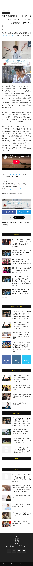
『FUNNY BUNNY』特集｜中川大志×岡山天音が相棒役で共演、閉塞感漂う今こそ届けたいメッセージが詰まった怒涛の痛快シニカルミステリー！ (21, 281)
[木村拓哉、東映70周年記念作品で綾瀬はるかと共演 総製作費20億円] (6, 396)
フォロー (16, 356)
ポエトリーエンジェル (10, 35)
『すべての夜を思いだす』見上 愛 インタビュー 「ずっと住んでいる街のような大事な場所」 (21, 431)
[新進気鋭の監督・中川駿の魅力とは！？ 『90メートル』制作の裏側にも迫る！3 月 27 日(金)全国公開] (6, 335)
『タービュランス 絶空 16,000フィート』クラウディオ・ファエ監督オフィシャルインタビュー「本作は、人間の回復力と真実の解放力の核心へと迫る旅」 (21, 314)
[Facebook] (9, 551)
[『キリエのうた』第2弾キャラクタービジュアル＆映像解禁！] (6, 515)
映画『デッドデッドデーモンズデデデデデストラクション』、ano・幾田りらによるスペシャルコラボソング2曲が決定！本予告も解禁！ (21, 477)
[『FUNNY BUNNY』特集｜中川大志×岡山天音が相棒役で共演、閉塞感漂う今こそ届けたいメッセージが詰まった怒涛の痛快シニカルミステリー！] (6, 279)
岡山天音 (27, 222)
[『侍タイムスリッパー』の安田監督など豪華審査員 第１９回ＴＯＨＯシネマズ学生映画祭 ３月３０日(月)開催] (6, 325)
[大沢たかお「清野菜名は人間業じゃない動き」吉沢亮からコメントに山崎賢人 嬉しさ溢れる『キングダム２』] (6, 242)
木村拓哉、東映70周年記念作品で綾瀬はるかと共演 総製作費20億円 (21, 396)
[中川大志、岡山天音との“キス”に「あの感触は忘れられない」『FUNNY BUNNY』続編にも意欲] (6, 261)
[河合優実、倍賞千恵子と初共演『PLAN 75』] (6, 405)
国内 (8, 13)
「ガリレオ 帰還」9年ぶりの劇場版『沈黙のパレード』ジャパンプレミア (21, 387)
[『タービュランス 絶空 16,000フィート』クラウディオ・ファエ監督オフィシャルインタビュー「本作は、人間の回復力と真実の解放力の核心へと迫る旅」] (6, 313)
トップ (3, 10)
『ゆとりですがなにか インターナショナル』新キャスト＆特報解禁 (21, 523)
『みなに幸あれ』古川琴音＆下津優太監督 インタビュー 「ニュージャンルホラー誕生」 (21, 440)
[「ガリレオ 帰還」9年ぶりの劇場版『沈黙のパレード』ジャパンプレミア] (6, 388)
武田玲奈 (5, 224)
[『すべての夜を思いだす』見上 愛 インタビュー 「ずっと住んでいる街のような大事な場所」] (6, 432)
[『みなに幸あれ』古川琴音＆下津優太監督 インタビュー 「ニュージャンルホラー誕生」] (6, 441)
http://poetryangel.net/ (15, 189)
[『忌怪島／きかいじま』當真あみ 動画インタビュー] (6, 506)
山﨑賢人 (21, 222)
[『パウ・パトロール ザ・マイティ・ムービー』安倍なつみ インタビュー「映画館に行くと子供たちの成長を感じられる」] (6, 449)
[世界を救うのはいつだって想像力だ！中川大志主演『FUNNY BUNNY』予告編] (6, 270)
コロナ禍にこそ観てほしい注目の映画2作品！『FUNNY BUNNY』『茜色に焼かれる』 (21, 252)
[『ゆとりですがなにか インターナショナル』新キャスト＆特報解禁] (6, 524)
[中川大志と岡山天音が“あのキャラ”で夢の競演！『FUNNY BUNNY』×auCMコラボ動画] (6, 292)
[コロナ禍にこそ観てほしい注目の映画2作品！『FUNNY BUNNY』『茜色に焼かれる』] (6, 253)
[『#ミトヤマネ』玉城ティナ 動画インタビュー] (6, 498)
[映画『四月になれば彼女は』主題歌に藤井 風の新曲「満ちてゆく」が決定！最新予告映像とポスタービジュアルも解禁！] (6, 488)
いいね (6, 356)
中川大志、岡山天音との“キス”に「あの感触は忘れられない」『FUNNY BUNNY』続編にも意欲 (21, 261)
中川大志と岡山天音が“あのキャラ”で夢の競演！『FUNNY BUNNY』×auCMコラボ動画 (21, 292)
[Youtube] (24, 551)
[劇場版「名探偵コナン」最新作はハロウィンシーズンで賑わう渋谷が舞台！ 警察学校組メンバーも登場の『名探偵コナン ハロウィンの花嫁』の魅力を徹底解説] (6, 344)
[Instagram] (14, 551)
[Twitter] (19, 551)
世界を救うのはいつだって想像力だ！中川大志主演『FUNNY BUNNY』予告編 (21, 270)
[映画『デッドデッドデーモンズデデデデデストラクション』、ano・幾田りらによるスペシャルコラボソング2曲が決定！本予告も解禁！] (6, 476)
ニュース (9, 10)
